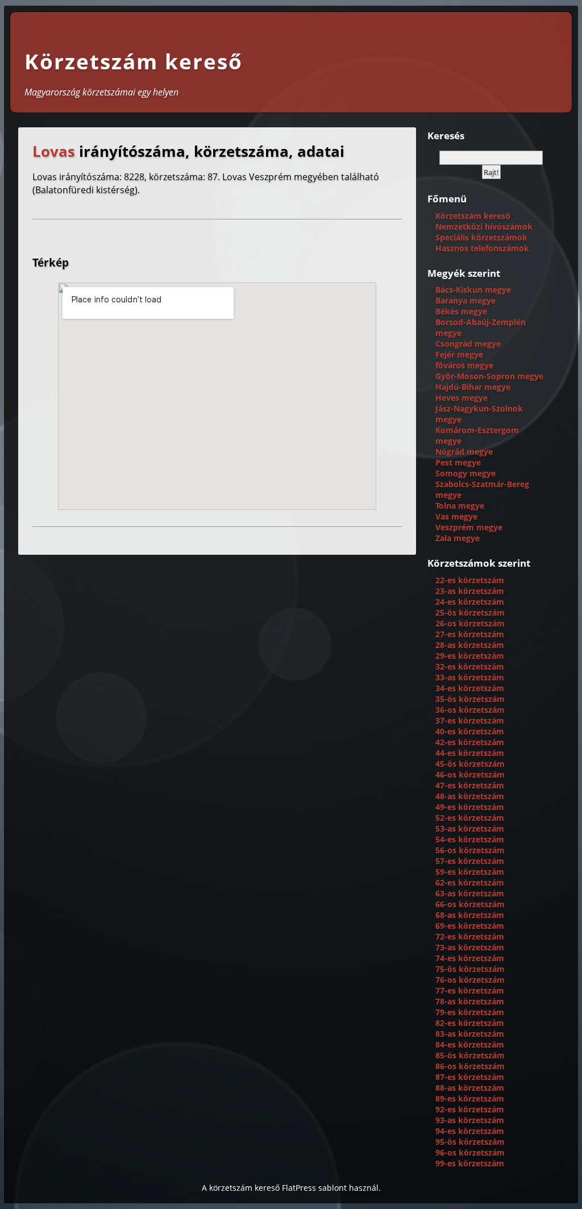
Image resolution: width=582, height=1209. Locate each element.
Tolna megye (459, 505)
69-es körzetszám (469, 925)
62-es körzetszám (469, 882)
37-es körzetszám (469, 720)
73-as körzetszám (469, 947)
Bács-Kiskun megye (473, 289)
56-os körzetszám (470, 850)
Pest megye (458, 462)
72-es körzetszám (469, 936)
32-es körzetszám (469, 666)
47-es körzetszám (469, 785)
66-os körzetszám (470, 904)
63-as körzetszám (469, 893)
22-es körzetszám (469, 580)
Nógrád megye (464, 451)
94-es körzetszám (469, 1130)
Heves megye (461, 397)
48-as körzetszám (469, 796)
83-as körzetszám (469, 1033)
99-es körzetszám (469, 1163)
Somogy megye (465, 473)
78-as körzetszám (469, 1001)
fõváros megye (464, 365)
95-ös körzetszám (470, 1141)
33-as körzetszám (469, 677)
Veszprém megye (468, 527)
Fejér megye (459, 354)
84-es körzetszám (469, 1044)
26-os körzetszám (470, 623)
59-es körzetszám (469, 871)
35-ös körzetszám (470, 698)
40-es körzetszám (469, 731)
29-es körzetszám (469, 655)
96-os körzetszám (470, 1152)
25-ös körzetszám (470, 612)
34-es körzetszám (469, 688)
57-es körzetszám (469, 860)
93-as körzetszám (469, 1120)
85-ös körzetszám (470, 1055)
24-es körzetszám (469, 601)
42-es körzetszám (469, 742)
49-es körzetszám (469, 806)
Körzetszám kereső (133, 61)
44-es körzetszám (469, 752)
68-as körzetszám (469, 914)
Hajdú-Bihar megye (472, 386)
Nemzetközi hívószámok (484, 226)
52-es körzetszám (469, 817)
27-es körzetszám (469, 634)
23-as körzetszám (469, 590)
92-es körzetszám (469, 1109)
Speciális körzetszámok (481, 237)
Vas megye (456, 516)
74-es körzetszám (469, 958)
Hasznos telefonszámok (482, 248)
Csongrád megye (468, 343)
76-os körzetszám (470, 979)
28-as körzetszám (469, 644)
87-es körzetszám (469, 1076)
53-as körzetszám (469, 828)
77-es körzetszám (469, 990)
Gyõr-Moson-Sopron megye (489, 376)
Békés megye (461, 311)
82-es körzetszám (469, 1022)
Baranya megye (465, 300)
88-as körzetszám (469, 1087)
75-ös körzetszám (470, 968)
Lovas (53, 151)
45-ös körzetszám (470, 763)
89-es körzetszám (469, 1098)
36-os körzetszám (470, 709)
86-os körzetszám (470, 1066)
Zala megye (457, 538)
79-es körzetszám (469, 1012)
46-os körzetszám (470, 774)
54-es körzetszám (469, 839)
